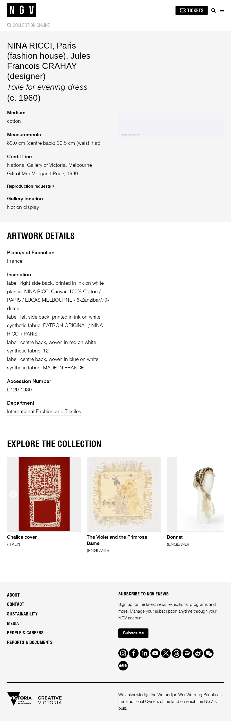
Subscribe (133, 633)
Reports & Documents (30, 642)
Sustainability (22, 614)
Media (13, 623)
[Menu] (221, 10)
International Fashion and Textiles (44, 411)
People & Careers (25, 633)
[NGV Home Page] (21, 10)
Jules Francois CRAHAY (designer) (48, 66)
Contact (15, 604)
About (13, 595)
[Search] (213, 10)
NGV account (130, 618)
